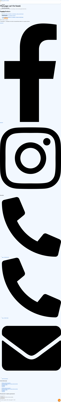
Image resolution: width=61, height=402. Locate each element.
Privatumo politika (4, 384)
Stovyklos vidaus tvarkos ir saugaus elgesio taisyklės (10, 383)
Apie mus (3, 386)
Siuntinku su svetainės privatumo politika (7, 397)
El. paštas (1, 396)
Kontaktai (3, 385)
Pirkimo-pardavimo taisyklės (6, 388)
